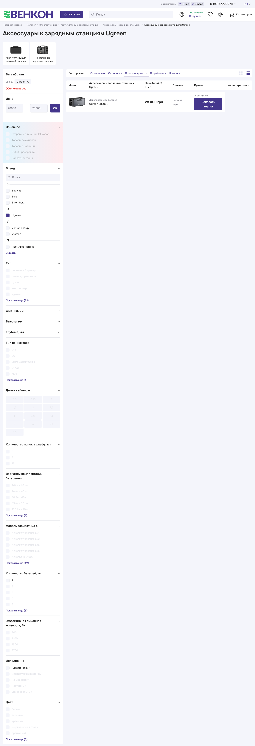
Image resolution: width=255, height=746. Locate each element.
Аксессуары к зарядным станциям (121, 25)
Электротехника (48, 25)
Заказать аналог (208, 104)
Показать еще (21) (17, 300)
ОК (55, 108)
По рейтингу (158, 73)
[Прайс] (248, 73)
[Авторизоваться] (182, 14)
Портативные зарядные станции (43, 60)
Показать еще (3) (16, 610)
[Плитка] (241, 73)
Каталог (74, 14)
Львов (199, 4)
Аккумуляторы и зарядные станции (80, 25)
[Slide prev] (6, 53)
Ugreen (21, 81)
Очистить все (17, 88)
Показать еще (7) (16, 515)
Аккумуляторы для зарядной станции (16, 60)
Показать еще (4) (16, 380)
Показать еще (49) (17, 563)
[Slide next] (248, 53)
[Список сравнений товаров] (220, 14)
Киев (186, 4)
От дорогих (115, 73)
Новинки (174, 73)
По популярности (136, 73)
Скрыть (10, 253)
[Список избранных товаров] (210, 14)
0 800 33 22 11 (221, 4)
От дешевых (97, 73)
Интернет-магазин (13, 25)
